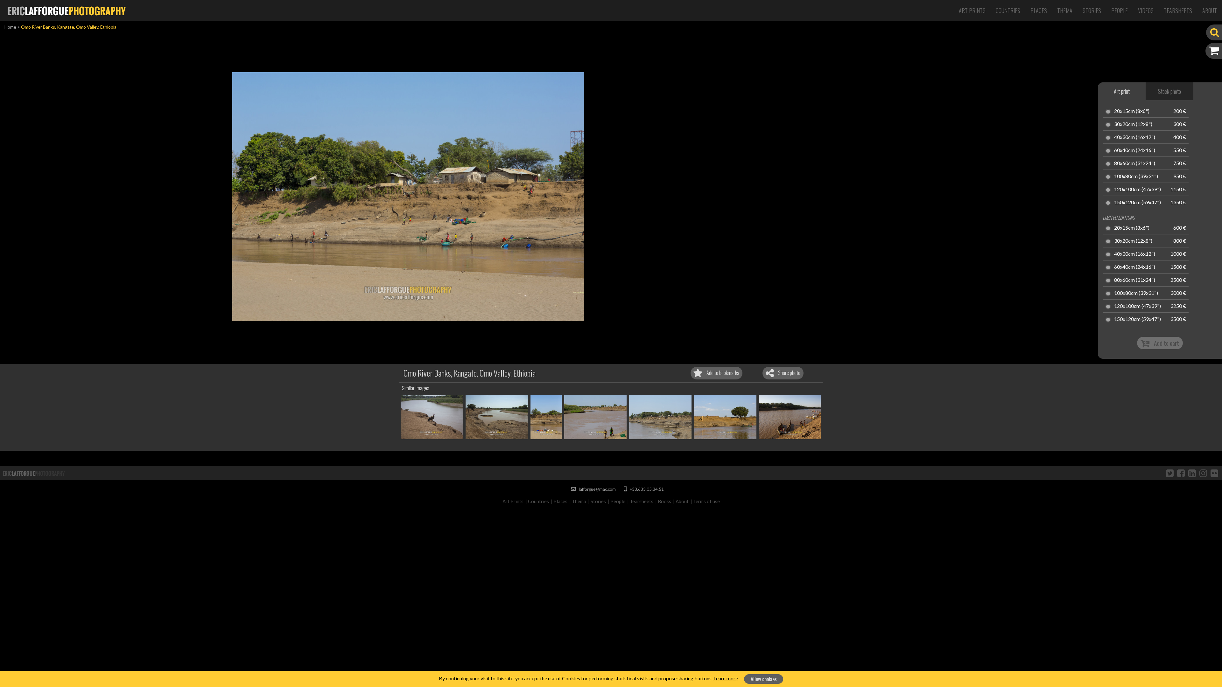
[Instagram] (1203, 473)
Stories (1092, 10)
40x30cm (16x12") (1134, 137)
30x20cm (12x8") (1133, 124)
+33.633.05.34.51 (646, 489)
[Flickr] (1214, 473)
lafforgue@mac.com (596, 489)
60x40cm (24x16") (1134, 150)
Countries (1008, 10)
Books (664, 501)
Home (10, 27)
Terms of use (706, 501)
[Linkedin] (1192, 473)
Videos (1146, 10)
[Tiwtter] (1170, 473)
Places (1038, 10)
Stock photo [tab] (1169, 91)
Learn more (725, 678)
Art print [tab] (1122, 91)
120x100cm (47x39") (1137, 189)
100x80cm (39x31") (1136, 176)
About (1209, 10)
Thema (1064, 10)
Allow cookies (764, 679)
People (1119, 10)
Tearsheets (1178, 10)
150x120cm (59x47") (1137, 202)
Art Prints (972, 10)
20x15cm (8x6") (1131, 111)
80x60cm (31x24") (1134, 163)
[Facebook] (1181, 473)
